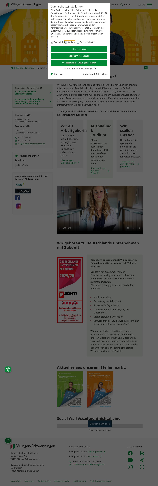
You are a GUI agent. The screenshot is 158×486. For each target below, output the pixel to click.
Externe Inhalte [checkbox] (87, 42)
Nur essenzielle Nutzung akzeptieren (79, 62)
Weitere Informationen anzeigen (78, 68)
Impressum (88, 74)
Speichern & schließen (79, 55)
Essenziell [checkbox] (58, 42)
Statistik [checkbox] (71, 42)
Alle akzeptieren (79, 49)
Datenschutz (101, 74)
